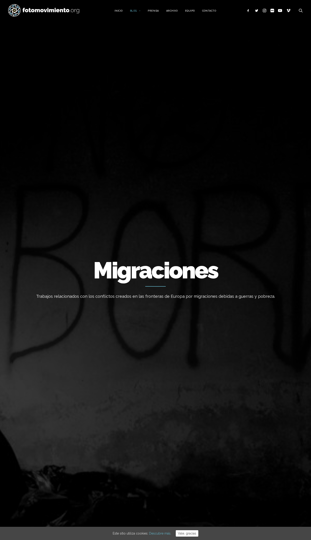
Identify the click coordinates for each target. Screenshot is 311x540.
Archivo (172, 10)
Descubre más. (160, 533)
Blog (133, 10)
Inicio (118, 10)
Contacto (209, 10)
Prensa (153, 10)
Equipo (190, 10)
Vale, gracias (187, 533)
